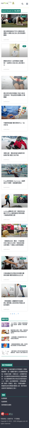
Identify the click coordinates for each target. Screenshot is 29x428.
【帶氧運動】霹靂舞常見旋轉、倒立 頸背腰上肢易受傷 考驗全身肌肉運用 (14, 303)
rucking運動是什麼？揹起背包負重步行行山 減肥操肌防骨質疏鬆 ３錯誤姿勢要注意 (14, 213)
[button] (27, 4)
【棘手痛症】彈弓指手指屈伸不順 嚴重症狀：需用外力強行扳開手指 (19, 351)
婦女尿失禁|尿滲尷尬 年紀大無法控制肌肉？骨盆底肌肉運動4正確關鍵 (14, 95)
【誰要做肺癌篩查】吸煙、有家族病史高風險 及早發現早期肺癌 (19, 344)
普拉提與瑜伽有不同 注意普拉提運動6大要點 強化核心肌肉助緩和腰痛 (14, 33)
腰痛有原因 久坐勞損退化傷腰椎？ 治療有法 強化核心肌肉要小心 (14, 63)
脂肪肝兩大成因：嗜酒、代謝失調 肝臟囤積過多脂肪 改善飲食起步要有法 (19, 331)
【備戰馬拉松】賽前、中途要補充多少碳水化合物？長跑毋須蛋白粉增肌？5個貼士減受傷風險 (14, 243)
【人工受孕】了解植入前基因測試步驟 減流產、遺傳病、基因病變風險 (19, 324)
